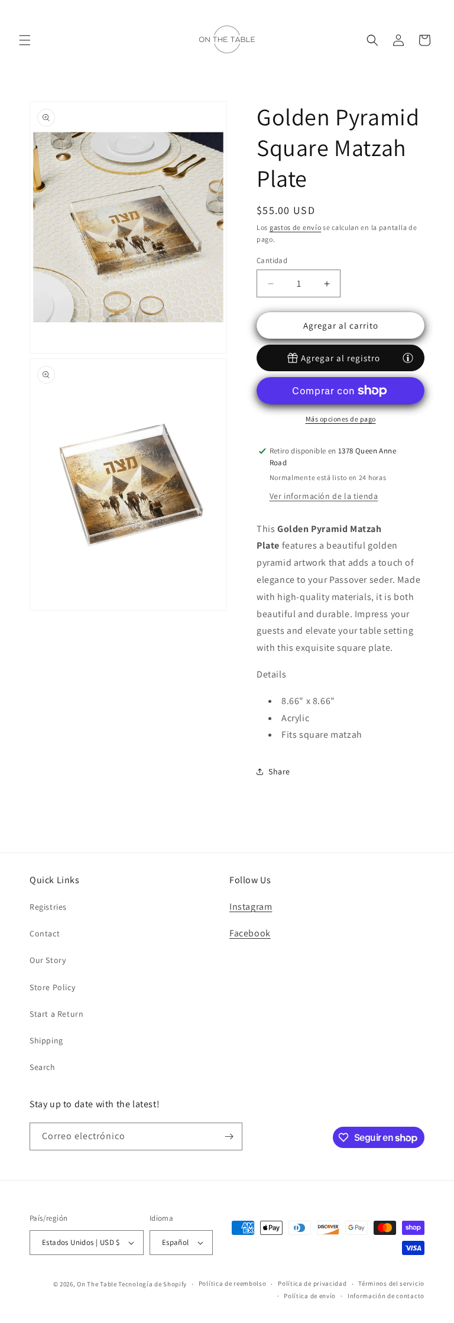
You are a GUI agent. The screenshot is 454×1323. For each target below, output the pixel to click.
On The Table (97, 1284)
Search (43, 1067)
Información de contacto (386, 1296)
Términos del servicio (391, 1283)
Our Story (48, 960)
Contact (45, 933)
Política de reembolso (233, 1283)
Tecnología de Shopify (152, 1284)
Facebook (250, 933)
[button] (25, 40)
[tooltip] (407, 357)
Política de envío (310, 1296)
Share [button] (279, 771)
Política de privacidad (312, 1283)
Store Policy (52, 987)
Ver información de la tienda (324, 496)
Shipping (46, 1040)
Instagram (250, 906)
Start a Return (56, 1014)
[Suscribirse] (229, 1136)
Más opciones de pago (341, 418)
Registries (48, 907)
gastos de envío (296, 227)
